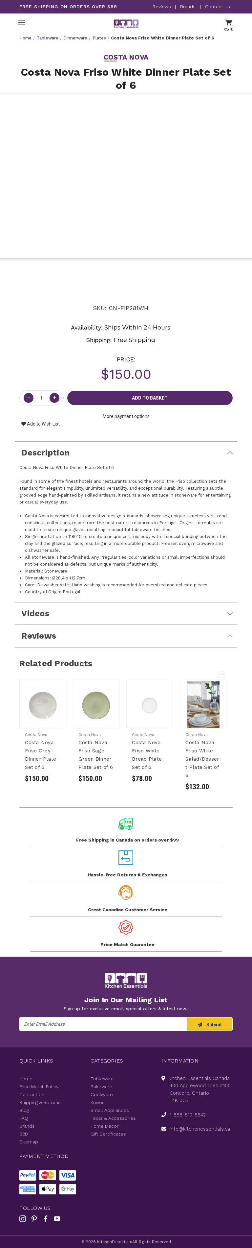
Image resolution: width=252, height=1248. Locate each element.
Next (222, 674)
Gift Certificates (108, 1134)
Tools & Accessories (113, 1118)
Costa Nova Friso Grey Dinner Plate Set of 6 (40, 755)
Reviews (162, 6)
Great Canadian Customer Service (127, 909)
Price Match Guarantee (127, 944)
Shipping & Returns (40, 1102)
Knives (98, 1102)
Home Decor (104, 1126)
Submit (213, 1024)
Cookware (102, 1094)
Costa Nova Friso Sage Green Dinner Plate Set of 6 (95, 755)
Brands (188, 6)
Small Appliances (110, 1110)
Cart (228, 29)
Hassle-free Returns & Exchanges (127, 874)
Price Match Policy (38, 1086)
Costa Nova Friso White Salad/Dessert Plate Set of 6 (202, 759)
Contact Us (217, 6)
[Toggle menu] (21, 22)
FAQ (23, 1118)
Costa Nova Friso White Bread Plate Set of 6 (147, 755)
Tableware (102, 1078)
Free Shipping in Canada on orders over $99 (127, 840)
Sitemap (28, 1141)
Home (25, 1078)
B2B (23, 1134)
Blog (24, 1110)
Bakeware (101, 1086)
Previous (212, 674)
